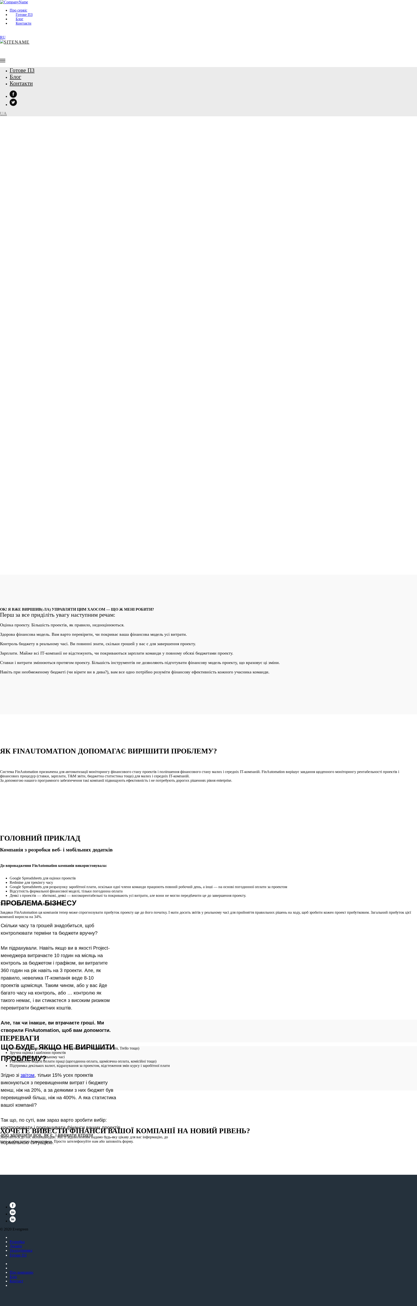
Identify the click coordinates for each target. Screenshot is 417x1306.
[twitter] (13, 105)
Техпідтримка (21, 1250)
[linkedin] (13, 1221)
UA (3, 113)
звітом (28, 1075)
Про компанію (21, 1272)
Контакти (23, 23)
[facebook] (13, 96)
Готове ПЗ (24, 15)
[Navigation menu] (2, 60)
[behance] (13, 1214)
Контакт (16, 1281)
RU (3, 37)
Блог (19, 19)
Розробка (17, 1242)
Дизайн (16, 1246)
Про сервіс (18, 10)
